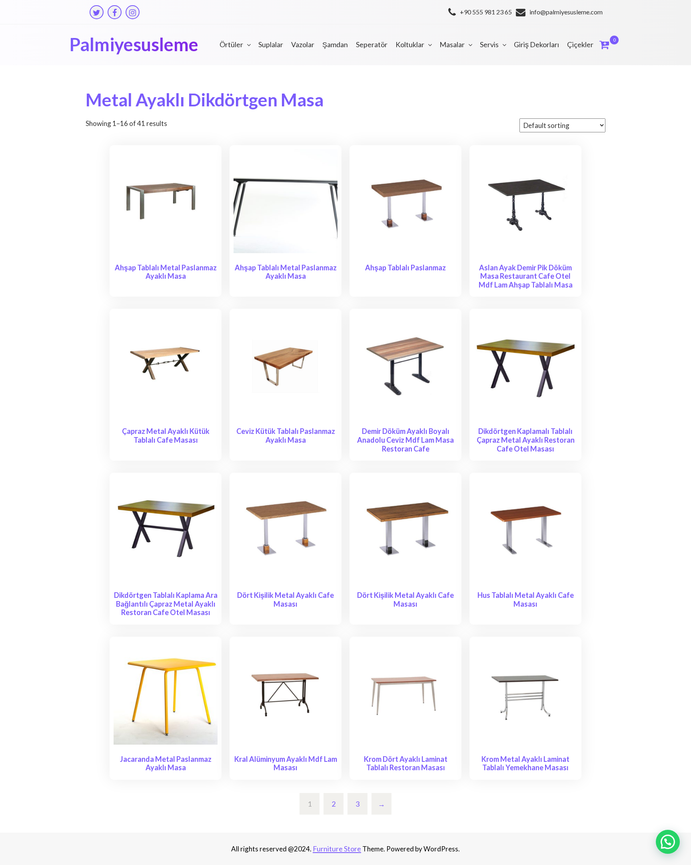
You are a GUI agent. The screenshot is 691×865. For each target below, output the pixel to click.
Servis (489, 44)
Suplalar (270, 44)
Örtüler (231, 44)
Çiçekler (580, 44)
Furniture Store (337, 848)
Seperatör (371, 44)
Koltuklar (409, 44)
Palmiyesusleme (134, 44)
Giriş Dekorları (536, 44)
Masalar (452, 44)
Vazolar (302, 44)
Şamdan (335, 44)
